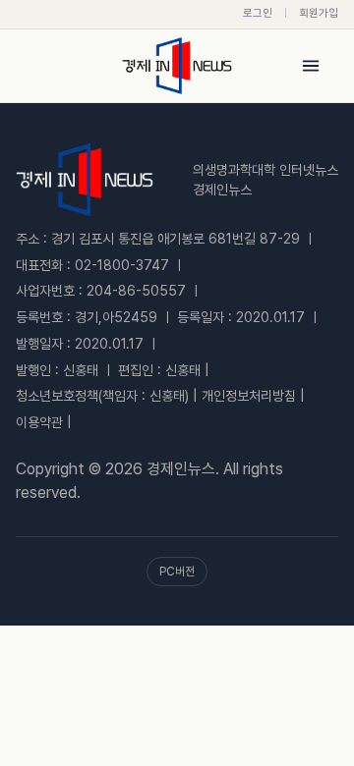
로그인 (257, 13)
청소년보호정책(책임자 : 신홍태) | (107, 396)
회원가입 (318, 13)
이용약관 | (44, 422)
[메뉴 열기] (310, 65)
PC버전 (177, 571)
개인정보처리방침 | (253, 396)
